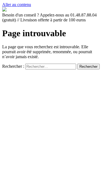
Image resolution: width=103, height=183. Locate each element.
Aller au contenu (16, 4)
